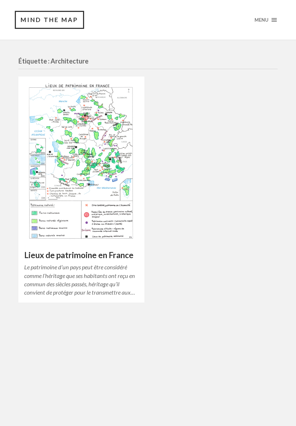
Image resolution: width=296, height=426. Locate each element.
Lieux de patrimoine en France (79, 255)
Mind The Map (49, 19)
